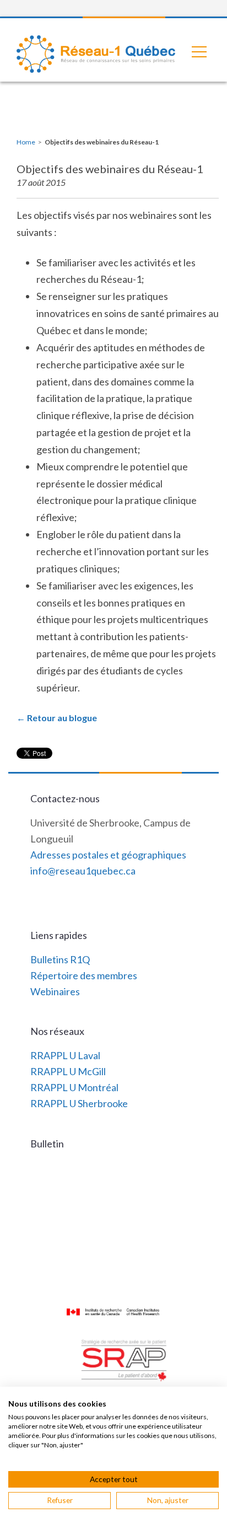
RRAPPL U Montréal (74, 1087)
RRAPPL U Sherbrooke (79, 1103)
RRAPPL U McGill (68, 1071)
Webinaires (55, 991)
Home (26, 142)
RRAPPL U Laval (65, 1055)
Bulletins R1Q (60, 959)
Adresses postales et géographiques (108, 855)
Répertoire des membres (83, 975)
